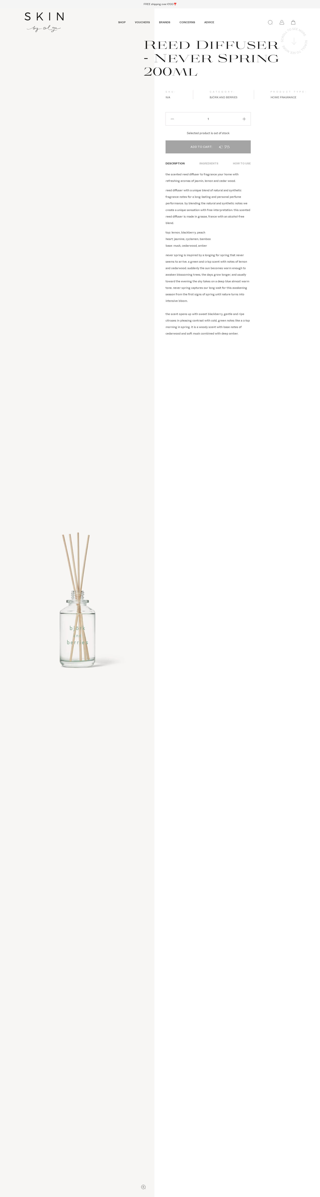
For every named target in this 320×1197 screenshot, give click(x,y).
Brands (164, 22)
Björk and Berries (223, 97)
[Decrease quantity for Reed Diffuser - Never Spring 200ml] (172, 118)
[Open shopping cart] (293, 22)
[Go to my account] (282, 22)
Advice (209, 22)
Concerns (187, 22)
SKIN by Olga (44, 22)
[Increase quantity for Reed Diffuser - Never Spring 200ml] (244, 118)
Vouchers (142, 22)
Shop (122, 22)
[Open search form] (270, 22)
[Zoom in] (143, 1187)
